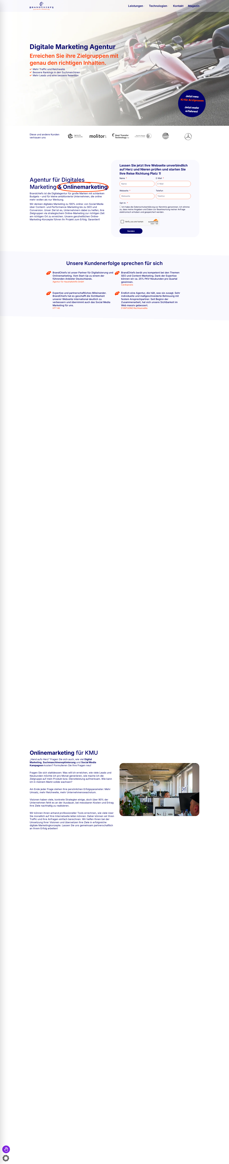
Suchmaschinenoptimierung (59, 762)
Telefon (159, 190)
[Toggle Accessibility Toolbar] (6, 1149)
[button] (6, 1158)
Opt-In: (123, 203)
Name (122, 178)
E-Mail (159, 178)
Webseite (124, 190)
